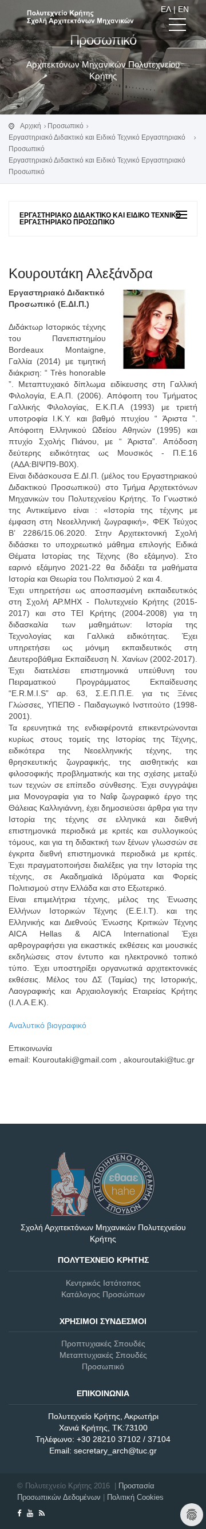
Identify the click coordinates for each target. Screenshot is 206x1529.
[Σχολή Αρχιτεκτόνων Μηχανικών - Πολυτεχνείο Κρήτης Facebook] (19, 1513)
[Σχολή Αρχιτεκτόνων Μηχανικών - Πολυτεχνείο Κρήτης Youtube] (30, 1513)
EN (183, 9)
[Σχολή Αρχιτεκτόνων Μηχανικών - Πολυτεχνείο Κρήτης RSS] (42, 1513)
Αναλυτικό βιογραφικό (47, 1025)
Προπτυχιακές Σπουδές (103, 1343)
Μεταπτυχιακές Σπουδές (103, 1355)
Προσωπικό (65, 126)
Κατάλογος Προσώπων (103, 1294)
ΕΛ (166, 9)
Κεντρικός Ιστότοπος (103, 1282)
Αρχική (30, 126)
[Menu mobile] (177, 26)
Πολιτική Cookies (135, 1497)
